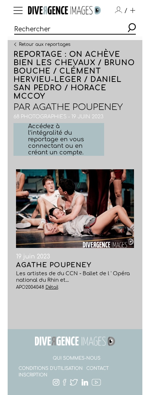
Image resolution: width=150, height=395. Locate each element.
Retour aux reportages (44, 44)
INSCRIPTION (33, 375)
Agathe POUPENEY (78, 107)
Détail (52, 287)
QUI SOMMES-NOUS (76, 358)
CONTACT (97, 368)
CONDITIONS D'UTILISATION (51, 368)
